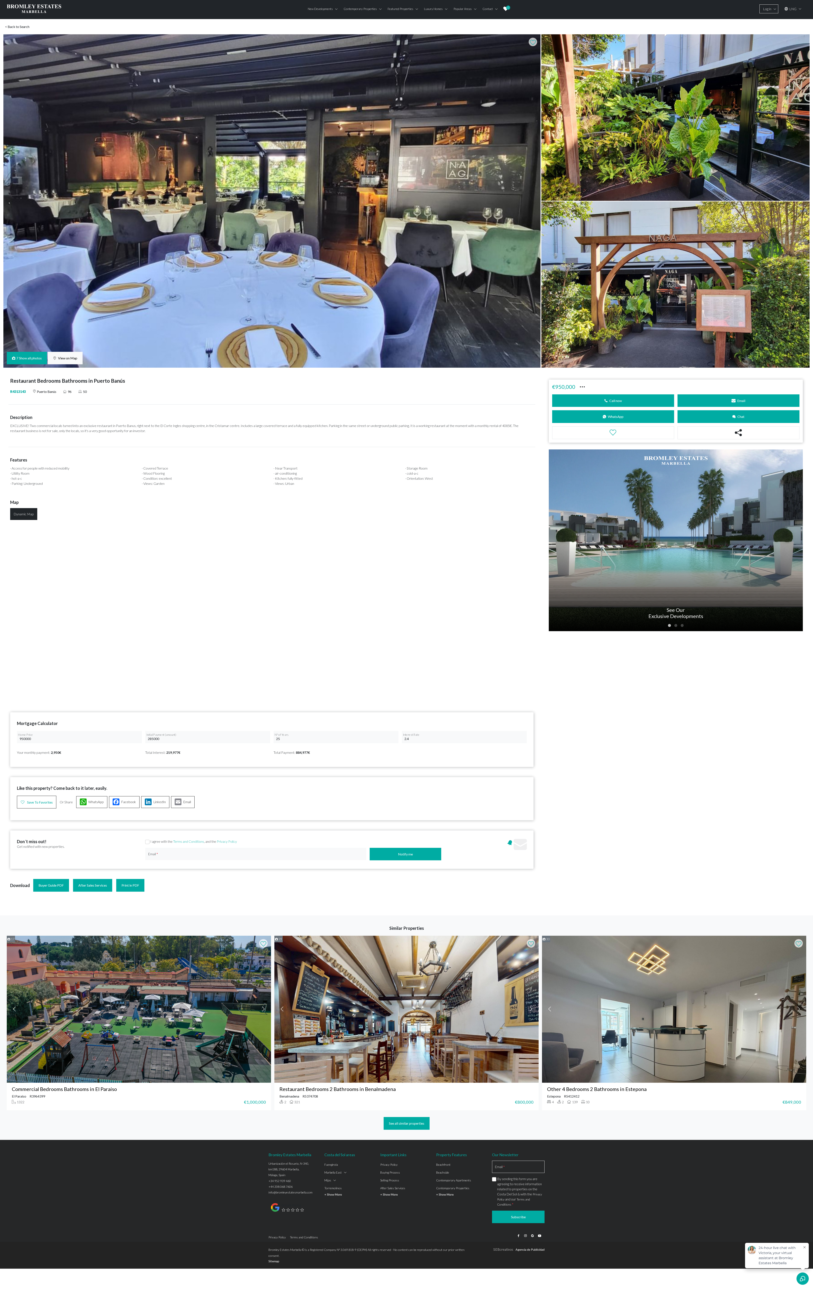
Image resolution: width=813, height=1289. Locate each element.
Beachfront (443, 1164)
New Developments (320, 9)
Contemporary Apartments (453, 1180)
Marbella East (333, 1172)
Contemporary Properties (452, 1188)
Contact (488, 9)
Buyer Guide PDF (51, 885)
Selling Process (389, 1180)
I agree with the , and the (193, 841)
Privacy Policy (227, 841)
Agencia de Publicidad (530, 1249)
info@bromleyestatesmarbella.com (290, 1192)
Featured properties (400, 9)
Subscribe (518, 1217)
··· (582, 386)
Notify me (405, 854)
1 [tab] (669, 626)
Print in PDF (130, 885)
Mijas (327, 1180)
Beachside (442, 1172)
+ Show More (333, 1194)
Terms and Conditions (188, 841)
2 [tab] (676, 626)
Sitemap (273, 1261)
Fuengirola (331, 1164)
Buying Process (390, 1172)
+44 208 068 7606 (280, 1186)
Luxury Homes (433, 9)
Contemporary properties (360, 9)
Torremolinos (333, 1188)
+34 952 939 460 (279, 1181)
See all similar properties (406, 1123)
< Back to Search (17, 27)
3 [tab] (682, 626)
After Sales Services (92, 885)
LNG (792, 9)
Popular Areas (463, 9)
